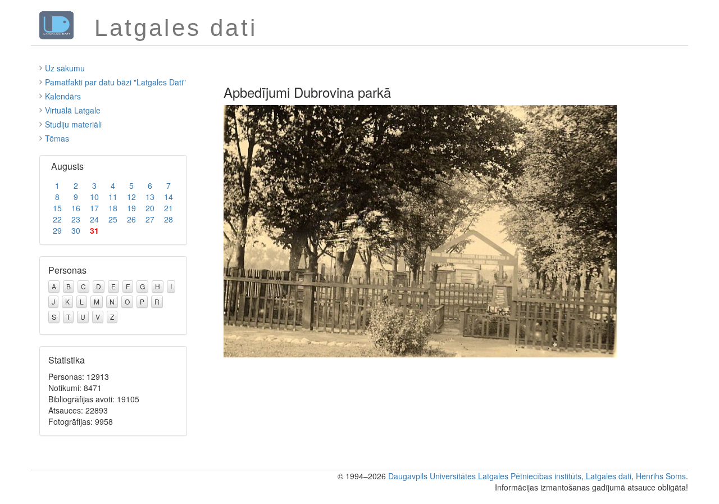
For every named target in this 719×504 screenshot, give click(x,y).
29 (57, 230)
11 (112, 196)
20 (149, 208)
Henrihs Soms (661, 476)
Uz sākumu (65, 68)
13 (149, 196)
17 (94, 208)
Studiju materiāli (73, 124)
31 (94, 230)
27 (149, 219)
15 (57, 208)
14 (168, 196)
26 (131, 219)
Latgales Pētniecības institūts (529, 476)
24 (94, 219)
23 (75, 219)
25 (112, 219)
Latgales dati (608, 476)
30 (75, 230)
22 (57, 219)
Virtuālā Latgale (73, 110)
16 (75, 208)
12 (131, 196)
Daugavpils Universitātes (432, 476)
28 (168, 219)
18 (112, 208)
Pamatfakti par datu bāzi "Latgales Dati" (115, 82)
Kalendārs (63, 96)
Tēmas (57, 138)
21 (168, 208)
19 (131, 208)
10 (94, 196)
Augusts (67, 166)
